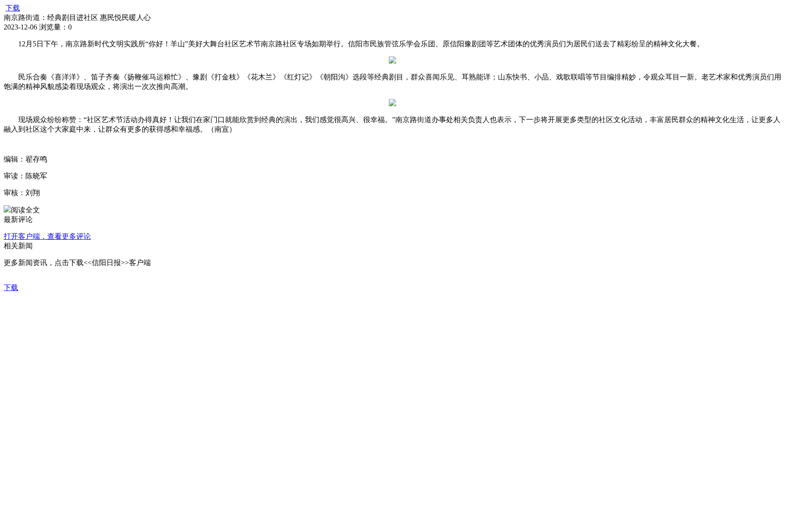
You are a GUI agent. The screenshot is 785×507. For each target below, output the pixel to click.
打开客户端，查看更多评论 (47, 236)
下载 (12, 8)
